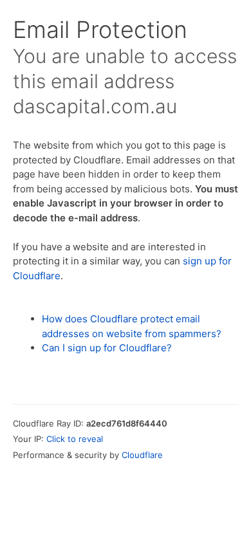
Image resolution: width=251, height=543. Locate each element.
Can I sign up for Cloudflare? (107, 348)
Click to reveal (74, 439)
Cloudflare (142, 455)
